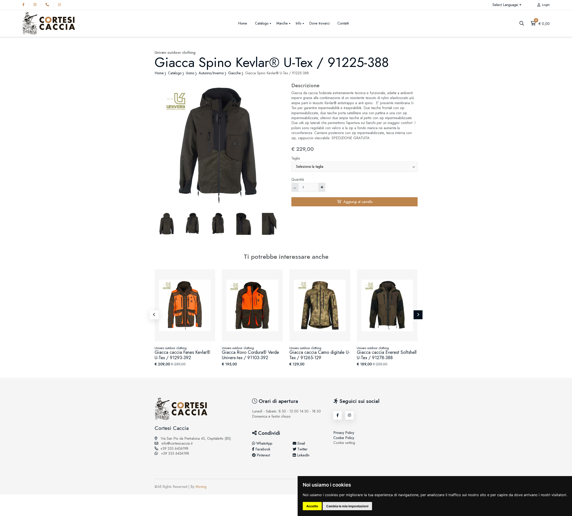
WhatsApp (263, 443)
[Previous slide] (154, 314)
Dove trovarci (319, 23)
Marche (282, 23)
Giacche (234, 73)
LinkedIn (302, 455)
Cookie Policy (343, 437)
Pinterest (263, 455)
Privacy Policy (343, 432)
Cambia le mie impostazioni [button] (347, 506)
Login (546, 4)
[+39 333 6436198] (48, 4)
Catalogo (262, 23)
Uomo (190, 73)
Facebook (262, 449)
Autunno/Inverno (211, 73)
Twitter (301, 449)
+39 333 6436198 (174, 448)
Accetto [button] (312, 506)
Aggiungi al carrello (357, 201)
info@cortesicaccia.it (176, 443)
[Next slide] (418, 314)
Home (242, 23)
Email (300, 443)
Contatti (343, 23)
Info (298, 23)
